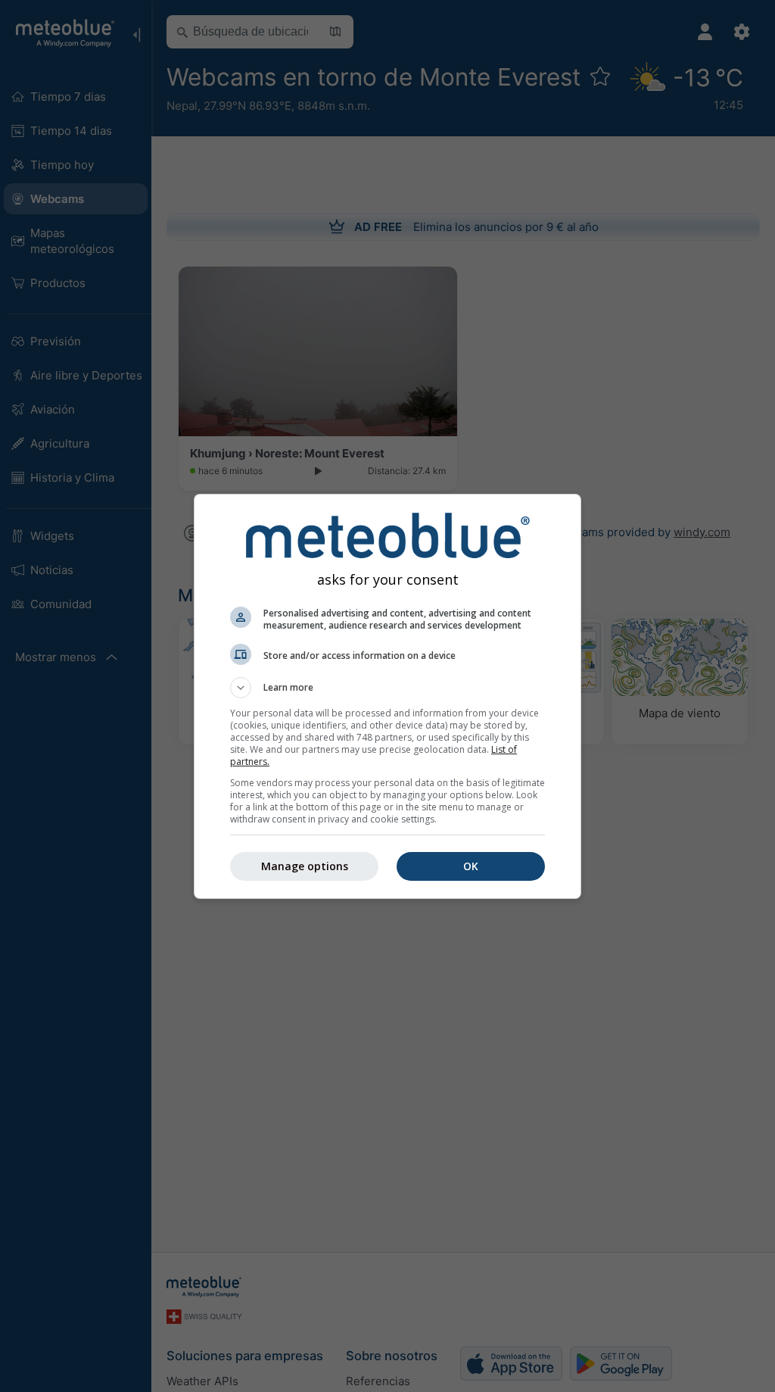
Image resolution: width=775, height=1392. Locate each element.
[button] (387, 687)
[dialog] (387, 696)
